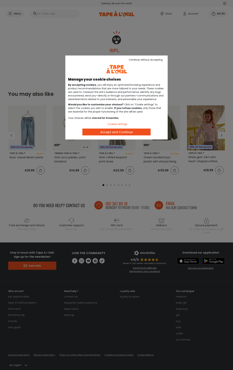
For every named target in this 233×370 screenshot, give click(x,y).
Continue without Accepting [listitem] (146, 59)
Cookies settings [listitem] (117, 124)
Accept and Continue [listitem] (116, 132)
